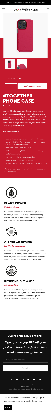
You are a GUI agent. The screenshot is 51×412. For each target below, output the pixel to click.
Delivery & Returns (38, 384)
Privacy (27, 386)
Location (32, 384)
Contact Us (7, 384)
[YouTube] (34, 379)
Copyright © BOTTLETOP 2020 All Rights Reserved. (26, 389)
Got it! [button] (8, 407)
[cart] (48, 9)
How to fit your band (24, 384)
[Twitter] (17, 379)
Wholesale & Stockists (14, 384)
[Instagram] (23, 379)
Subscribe (26, 368)
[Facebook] (11, 379)
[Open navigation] (3, 9)
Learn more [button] (37, 401)
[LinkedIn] (40, 379)
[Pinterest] (28, 379)
